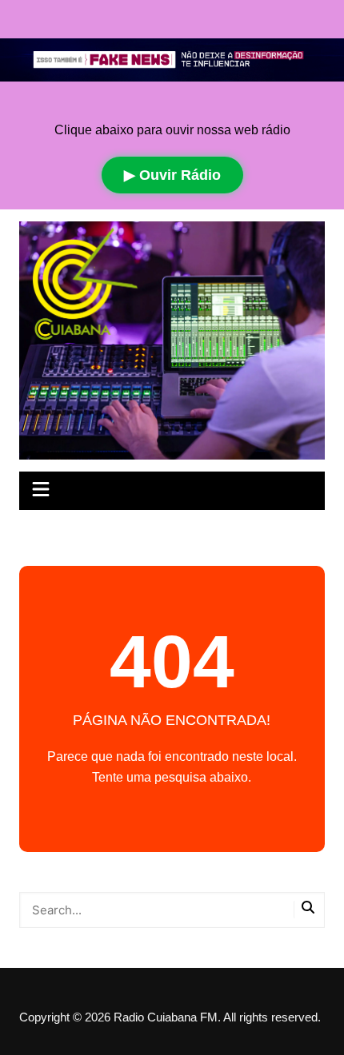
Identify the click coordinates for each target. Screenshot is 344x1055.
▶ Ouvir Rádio (172, 175)
